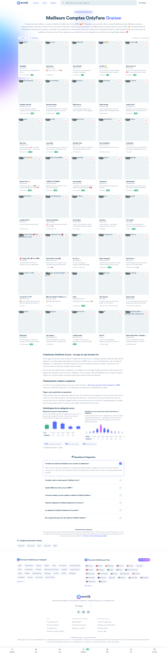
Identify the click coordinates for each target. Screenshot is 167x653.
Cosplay (64, 569)
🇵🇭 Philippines (90, 581)
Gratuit (44, 3)
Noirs (54, 565)
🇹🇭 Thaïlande (90, 577)
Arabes (47, 565)
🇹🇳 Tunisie (120, 566)
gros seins (98, 385)
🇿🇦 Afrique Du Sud (131, 570)
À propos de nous (52, 622)
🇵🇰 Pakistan (102, 581)
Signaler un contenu (78, 628)
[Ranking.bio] (83, 597)
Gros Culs (39, 577)
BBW (118, 385)
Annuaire (35, 3)
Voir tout (20, 581)
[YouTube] (88, 612)
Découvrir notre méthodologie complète (95, 536)
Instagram (21, 577)
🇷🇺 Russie (114, 573)
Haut (19, 569)
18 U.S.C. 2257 (102, 631)
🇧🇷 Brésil (110, 570)
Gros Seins (62, 565)
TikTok (64, 573)
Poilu (105, 385)
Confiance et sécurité (79, 625)
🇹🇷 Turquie (89, 570)
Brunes (30, 577)
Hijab (20, 573)
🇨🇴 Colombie (133, 577)
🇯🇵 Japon (139, 566)
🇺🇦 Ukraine (121, 577)
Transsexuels (29, 565)
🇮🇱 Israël (112, 577)
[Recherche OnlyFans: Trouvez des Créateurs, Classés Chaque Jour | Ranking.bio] (22, 3)
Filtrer (23, 38)
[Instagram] (83, 612)
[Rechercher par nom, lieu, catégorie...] (63, 2)
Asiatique (48, 573)
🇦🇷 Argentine (124, 573)
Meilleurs (53, 3)
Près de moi (145, 559)
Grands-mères (74, 569)
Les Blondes (28, 569)
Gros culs (91, 385)
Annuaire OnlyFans (53, 625)
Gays (19, 565)
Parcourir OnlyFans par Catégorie (33, 560)
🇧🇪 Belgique (109, 566)
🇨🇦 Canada (135, 573)
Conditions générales (104, 622)
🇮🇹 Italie (119, 570)
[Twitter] (79, 612)
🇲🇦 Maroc (99, 566)
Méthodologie (76, 622)
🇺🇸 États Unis (90, 573)
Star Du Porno (50, 577)
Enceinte (111, 385)
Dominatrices (37, 573)
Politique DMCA (103, 628)
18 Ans (56, 573)
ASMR (27, 573)
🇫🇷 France (89, 566)
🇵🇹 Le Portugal (102, 573)
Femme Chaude (75, 565)
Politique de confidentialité (106, 625)
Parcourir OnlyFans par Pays (98, 560)
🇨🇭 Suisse (130, 566)
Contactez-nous (52, 628)
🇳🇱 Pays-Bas (144, 577)
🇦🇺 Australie (102, 577)
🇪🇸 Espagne (100, 570)
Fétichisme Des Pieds (51, 569)
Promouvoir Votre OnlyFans (55, 631)
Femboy (38, 569)
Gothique (72, 573)
